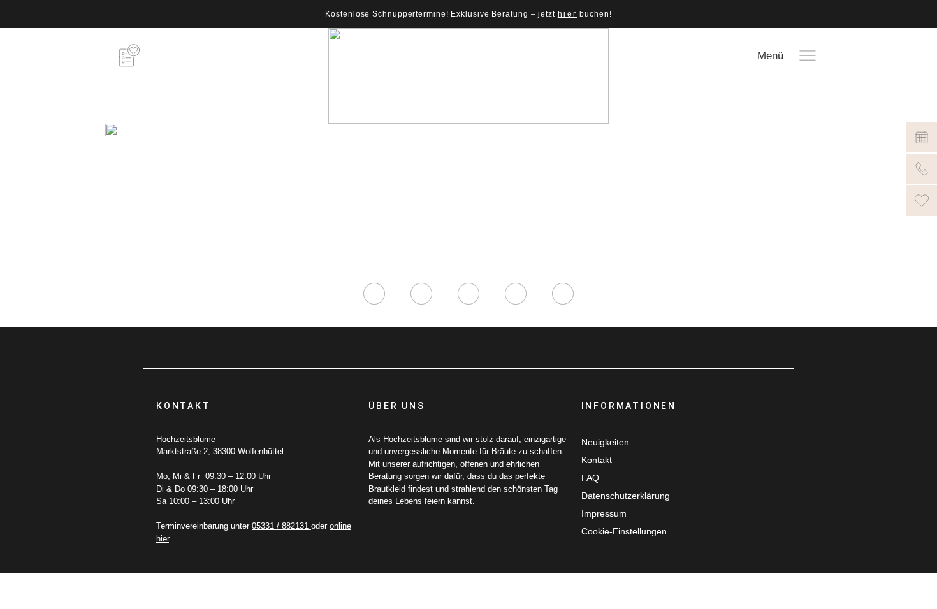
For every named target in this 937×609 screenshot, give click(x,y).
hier (567, 14)
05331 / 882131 (281, 526)
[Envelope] (563, 293)
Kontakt (596, 460)
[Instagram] (374, 293)
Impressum (604, 513)
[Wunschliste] (921, 200)
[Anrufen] (921, 169)
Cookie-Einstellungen (624, 531)
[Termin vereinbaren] (921, 137)
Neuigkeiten (605, 442)
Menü (770, 56)
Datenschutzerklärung (625, 496)
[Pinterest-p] (516, 293)
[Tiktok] (468, 293)
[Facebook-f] (421, 293)
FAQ (590, 478)
